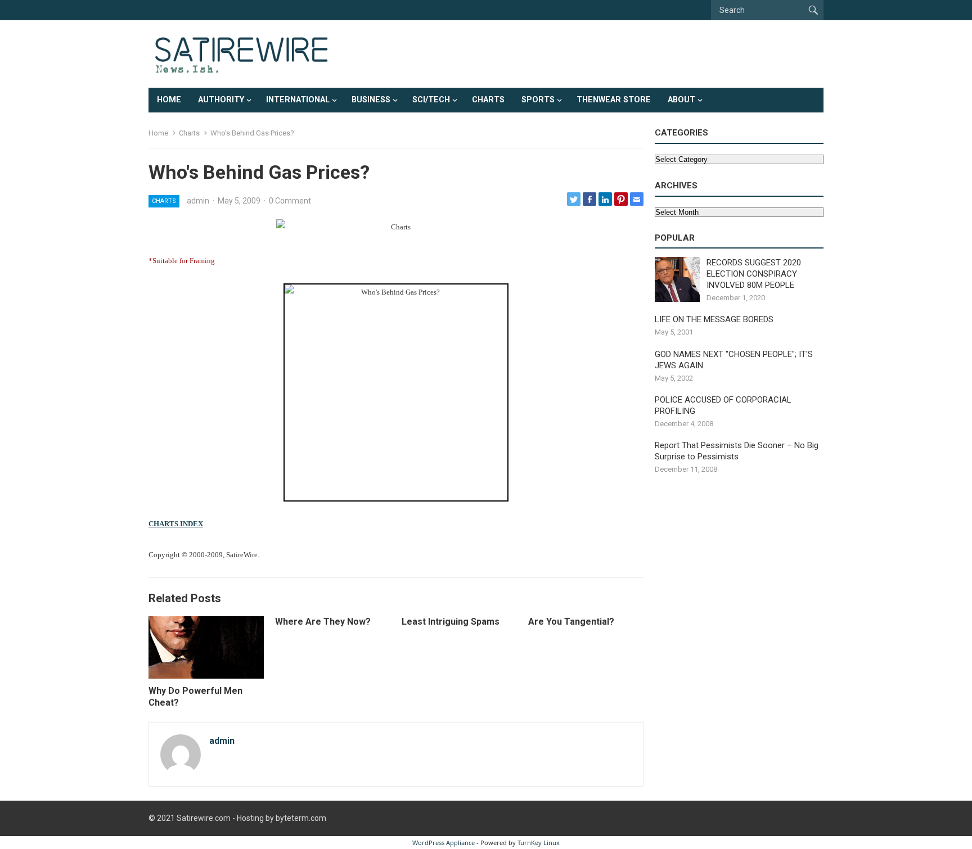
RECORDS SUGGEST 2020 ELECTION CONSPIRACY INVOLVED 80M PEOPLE (753, 274)
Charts (488, 100)
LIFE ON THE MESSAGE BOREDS (714, 319)
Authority (221, 100)
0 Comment (290, 200)
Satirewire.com (204, 818)
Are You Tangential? (571, 621)
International (298, 100)
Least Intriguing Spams (451, 621)
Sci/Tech (431, 100)
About (681, 100)
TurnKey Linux (539, 842)
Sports (538, 100)
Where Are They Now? (323, 621)
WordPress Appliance (443, 842)
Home (169, 100)
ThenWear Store (614, 100)
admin (198, 200)
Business (371, 100)
